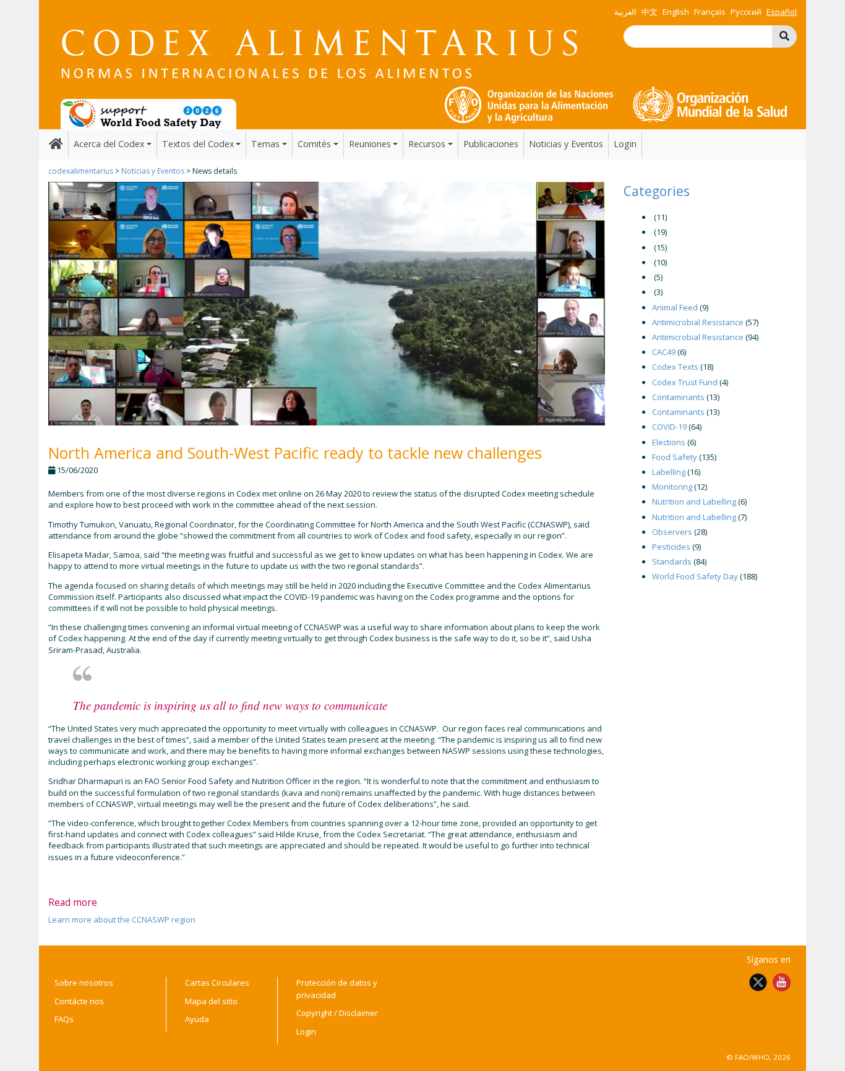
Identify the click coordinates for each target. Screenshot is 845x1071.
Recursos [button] (426, 144)
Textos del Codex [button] (198, 144)
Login (625, 144)
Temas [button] (265, 144)
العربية (625, 11)
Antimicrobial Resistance (698, 322)
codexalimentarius (80, 171)
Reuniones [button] (370, 144)
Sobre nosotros (83, 982)
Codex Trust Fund (685, 382)
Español (781, 11)
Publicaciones (490, 144)
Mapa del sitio (211, 1001)
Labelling (668, 471)
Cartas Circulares (217, 982)
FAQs (64, 1019)
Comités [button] (314, 144)
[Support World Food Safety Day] (148, 113)
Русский (746, 11)
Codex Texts (675, 366)
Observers (672, 531)
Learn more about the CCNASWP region (121, 919)
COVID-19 (669, 426)
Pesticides (671, 546)
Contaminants (678, 397)
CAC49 (664, 351)
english (676, 11)
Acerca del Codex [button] (109, 144)
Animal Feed (675, 307)
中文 (649, 11)
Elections (668, 442)
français (710, 11)
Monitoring (672, 486)
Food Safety (674, 457)
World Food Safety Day (695, 576)
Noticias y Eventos (566, 144)
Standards (672, 561)
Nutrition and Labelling (694, 501)
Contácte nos (79, 1001)
